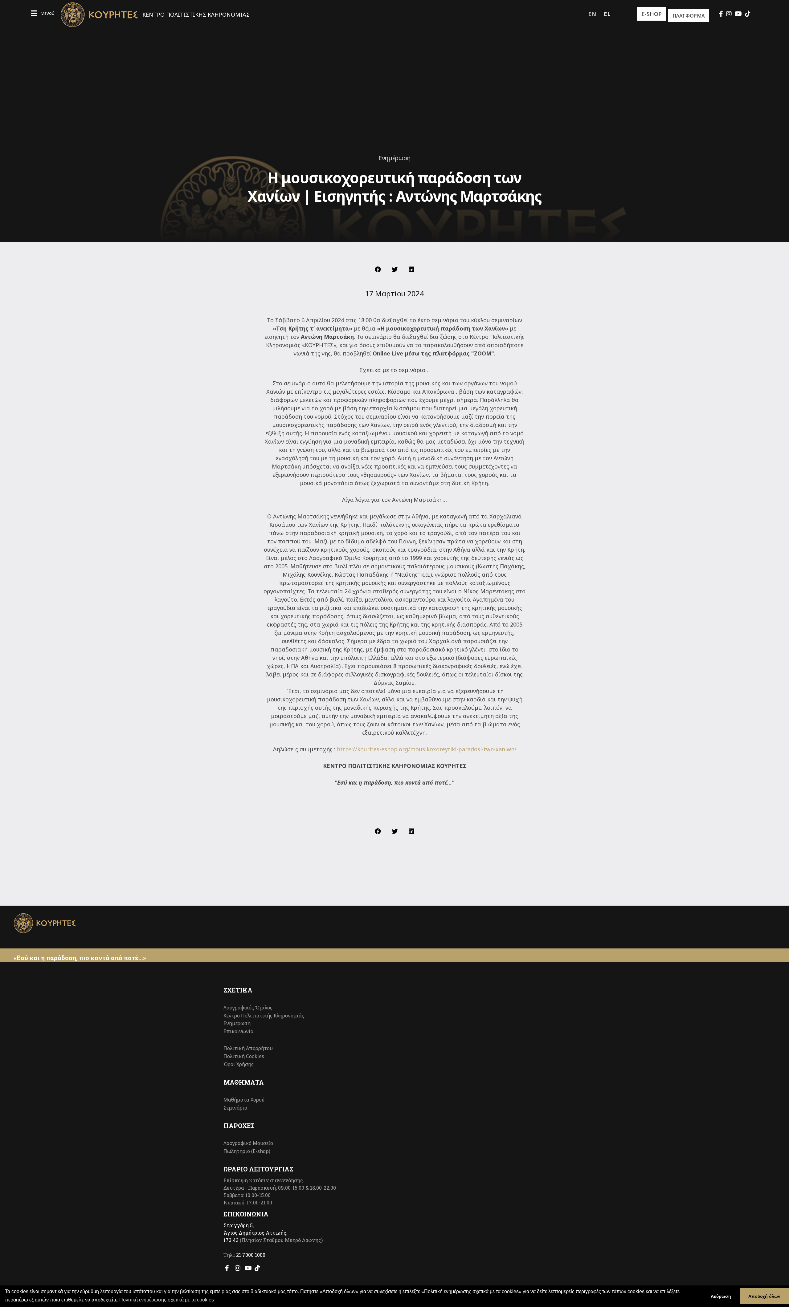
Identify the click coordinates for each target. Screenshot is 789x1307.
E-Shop (651, 14)
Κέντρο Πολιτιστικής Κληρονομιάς (263, 1015)
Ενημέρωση (394, 158)
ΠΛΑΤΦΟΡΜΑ (688, 15)
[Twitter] (395, 269)
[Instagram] (729, 14)
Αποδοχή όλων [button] (764, 1296)
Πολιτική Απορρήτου (248, 1048)
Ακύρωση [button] (721, 1296)
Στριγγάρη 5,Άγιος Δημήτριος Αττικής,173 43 (255, 1232)
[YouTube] (738, 14)
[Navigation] (43, 14)
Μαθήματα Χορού (243, 1099)
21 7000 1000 (250, 1255)
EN (592, 14)
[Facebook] (721, 14)
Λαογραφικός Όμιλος (247, 1007)
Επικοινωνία (238, 1031)
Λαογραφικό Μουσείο (248, 1143)
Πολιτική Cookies (243, 1056)
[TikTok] (747, 14)
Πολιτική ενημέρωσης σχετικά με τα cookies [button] (166, 1299)
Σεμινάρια (235, 1107)
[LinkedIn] (411, 269)
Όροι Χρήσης (238, 1064)
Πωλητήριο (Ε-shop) (246, 1151)
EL (607, 14)
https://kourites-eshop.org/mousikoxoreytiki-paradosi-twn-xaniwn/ (427, 749)
